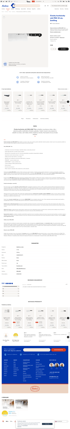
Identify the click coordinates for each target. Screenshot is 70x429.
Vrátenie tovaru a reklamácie (26, 363)
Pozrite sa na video (12, 65)
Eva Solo (15, 375)
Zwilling (15, 371)
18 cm (18, 257)
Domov (5, 373)
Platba (24, 371)
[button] (7, 325)
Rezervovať (62, 37)
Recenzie (37, 362)
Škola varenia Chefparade (41, 374)
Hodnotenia (35, 118)
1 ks (17, 263)
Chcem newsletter (58, 349)
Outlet (5, 375)
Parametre (28, 118)
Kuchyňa (5, 362)
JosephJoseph (16, 369)
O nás (37, 378)
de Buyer (15, 373)
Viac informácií (25, 425)
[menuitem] (3, 9)
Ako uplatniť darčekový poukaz (40, 367)
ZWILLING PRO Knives (21, 268)
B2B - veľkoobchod (39, 372)
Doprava (24, 373)
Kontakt (24, 380)
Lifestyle (5, 371)
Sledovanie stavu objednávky (26, 369)
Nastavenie (19, 426)
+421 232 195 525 (54, 372)
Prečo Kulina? (38, 376)
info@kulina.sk (53, 376)
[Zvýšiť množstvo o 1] (55, 49)
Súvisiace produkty (44, 118)
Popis (22, 118)
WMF (14, 362)
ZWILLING (19, 271)
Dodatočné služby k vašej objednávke (28, 366)
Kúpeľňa (5, 369)
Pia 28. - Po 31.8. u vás (54, 35)
